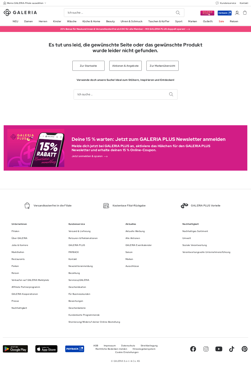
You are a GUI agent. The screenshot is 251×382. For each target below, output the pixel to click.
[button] (25, 3)
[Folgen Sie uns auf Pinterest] (244, 349)
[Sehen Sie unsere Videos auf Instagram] (206, 349)
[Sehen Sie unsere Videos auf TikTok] (231, 349)
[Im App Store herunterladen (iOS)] (46, 349)
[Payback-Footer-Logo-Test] (75, 349)
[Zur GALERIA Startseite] (20, 13)
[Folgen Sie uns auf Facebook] (193, 349)
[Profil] (237, 12)
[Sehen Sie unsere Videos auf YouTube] (219, 349)
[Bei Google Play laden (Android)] (15, 349)
